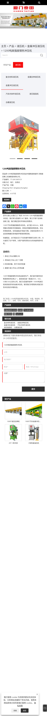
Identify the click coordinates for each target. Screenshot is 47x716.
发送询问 (6, 200)
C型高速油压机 (33, 443)
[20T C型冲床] (13, 432)
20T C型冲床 (13, 443)
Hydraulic (19, 314)
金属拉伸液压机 (34, 77)
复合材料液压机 (12, 77)
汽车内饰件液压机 (13, 94)
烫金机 (20, 310)
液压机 (20, 46)
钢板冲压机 (8, 314)
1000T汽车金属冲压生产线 (34, 421)
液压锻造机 (34, 94)
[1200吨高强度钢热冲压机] (23, 134)
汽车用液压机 (28, 310)
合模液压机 (10, 102)
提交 (33, 389)
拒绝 (15, 710)
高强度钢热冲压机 (10, 310)
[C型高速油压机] (33, 432)
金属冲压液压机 (36, 46)
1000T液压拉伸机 (13, 421)
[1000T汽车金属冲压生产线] (33, 410)
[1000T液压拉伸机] (13, 410)
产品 (11, 46)
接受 (24, 710)
